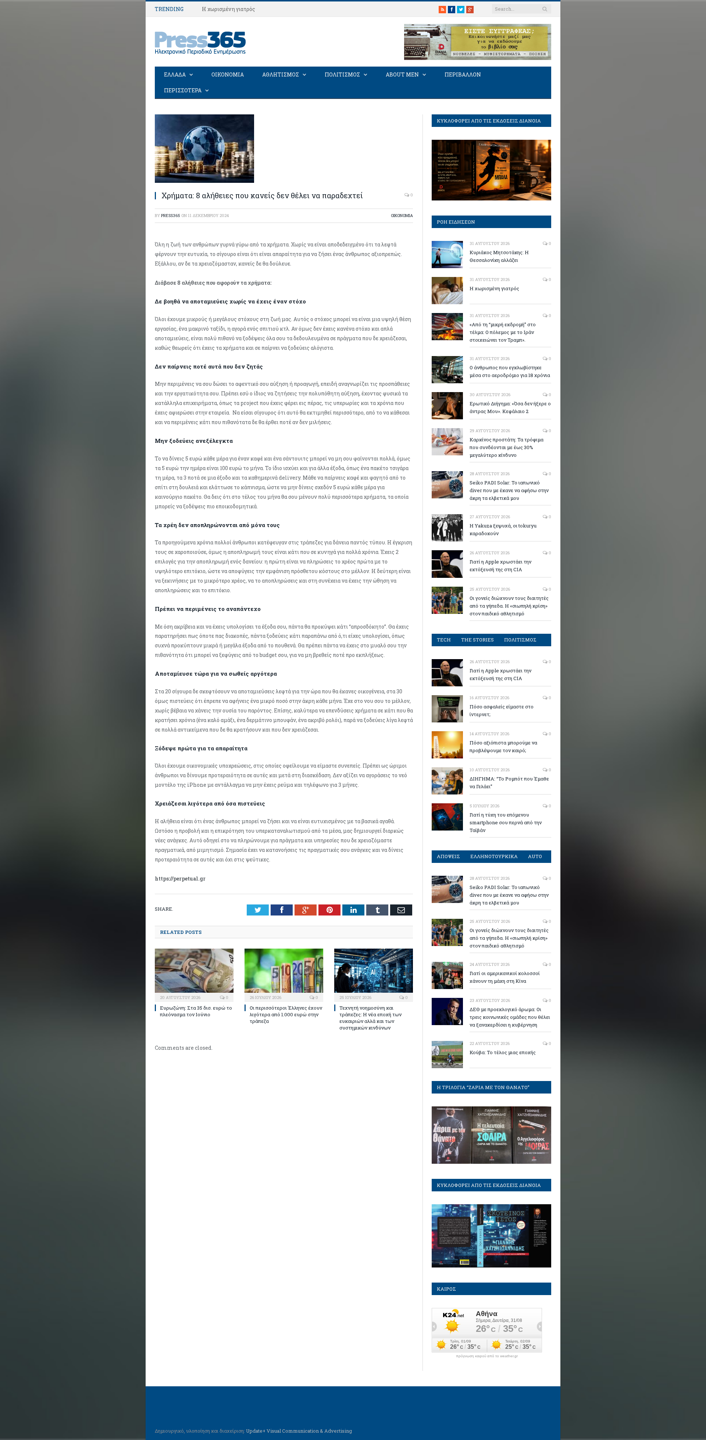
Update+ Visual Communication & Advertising (299, 1430)
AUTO (535, 856)
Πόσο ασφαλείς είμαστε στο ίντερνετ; (502, 710)
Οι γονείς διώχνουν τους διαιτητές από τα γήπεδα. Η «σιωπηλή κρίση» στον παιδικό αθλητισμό (509, 606)
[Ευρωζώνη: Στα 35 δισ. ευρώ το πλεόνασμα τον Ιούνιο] (194, 974)
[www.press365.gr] (201, 42)
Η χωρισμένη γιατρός (228, 9)
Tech (444, 639)
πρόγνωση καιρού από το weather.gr (487, 1356)
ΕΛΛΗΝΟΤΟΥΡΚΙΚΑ (494, 856)
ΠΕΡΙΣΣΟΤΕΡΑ (183, 90)
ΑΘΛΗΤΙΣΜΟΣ (280, 74)
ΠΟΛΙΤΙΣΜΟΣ (342, 74)
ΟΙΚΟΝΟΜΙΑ (227, 74)
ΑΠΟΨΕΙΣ (448, 856)
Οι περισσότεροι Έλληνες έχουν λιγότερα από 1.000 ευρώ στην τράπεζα (286, 1014)
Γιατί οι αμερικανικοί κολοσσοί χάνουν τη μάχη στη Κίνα (505, 977)
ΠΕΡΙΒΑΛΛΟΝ (463, 74)
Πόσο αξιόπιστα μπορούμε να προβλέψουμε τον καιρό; (503, 746)
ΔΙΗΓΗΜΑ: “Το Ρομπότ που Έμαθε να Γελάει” (509, 782)
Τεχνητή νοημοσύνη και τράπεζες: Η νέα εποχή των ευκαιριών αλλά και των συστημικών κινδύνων (370, 1018)
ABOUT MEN (402, 74)
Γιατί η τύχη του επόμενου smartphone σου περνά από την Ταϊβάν (506, 822)
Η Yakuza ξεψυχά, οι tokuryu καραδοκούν (503, 529)
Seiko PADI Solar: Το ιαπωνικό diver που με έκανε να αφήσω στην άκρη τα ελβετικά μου (509, 490)
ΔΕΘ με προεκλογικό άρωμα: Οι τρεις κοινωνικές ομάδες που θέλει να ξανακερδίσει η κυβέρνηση (510, 1017)
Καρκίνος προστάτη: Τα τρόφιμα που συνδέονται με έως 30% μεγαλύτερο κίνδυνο (506, 447)
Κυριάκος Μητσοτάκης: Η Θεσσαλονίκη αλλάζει (499, 256)
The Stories (477, 639)
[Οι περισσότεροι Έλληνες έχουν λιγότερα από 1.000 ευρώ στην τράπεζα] (284, 974)
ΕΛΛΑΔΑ (175, 74)
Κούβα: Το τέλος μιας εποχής (503, 1052)
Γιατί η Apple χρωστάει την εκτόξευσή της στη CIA (500, 565)
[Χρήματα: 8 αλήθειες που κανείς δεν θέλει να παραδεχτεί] (204, 180)
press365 (170, 215)
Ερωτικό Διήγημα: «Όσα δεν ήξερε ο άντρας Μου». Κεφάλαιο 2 (510, 407)
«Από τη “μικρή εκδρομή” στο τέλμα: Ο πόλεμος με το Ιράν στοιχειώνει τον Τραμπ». (503, 332)
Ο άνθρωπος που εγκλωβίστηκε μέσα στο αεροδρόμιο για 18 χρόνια (510, 371)
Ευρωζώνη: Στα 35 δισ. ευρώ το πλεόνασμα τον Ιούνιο (196, 1011)
